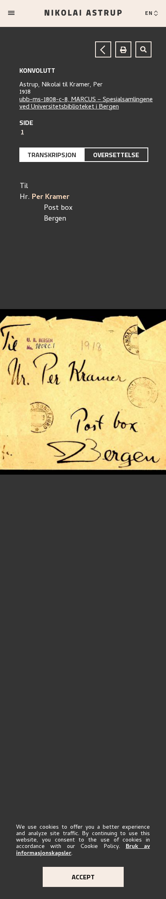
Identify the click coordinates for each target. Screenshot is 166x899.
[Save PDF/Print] (123, 49)
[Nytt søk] (143, 49)
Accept (83, 877)
